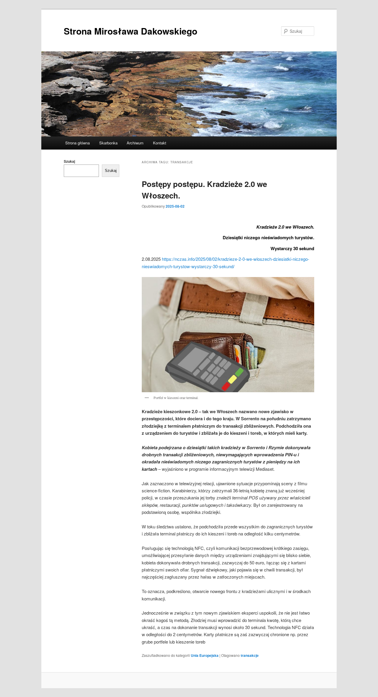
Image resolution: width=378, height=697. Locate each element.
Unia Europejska (205, 655)
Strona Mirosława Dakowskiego (130, 31)
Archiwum (135, 143)
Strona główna (77, 143)
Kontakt (159, 143)
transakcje (250, 655)
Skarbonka (108, 143)
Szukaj (69, 161)
